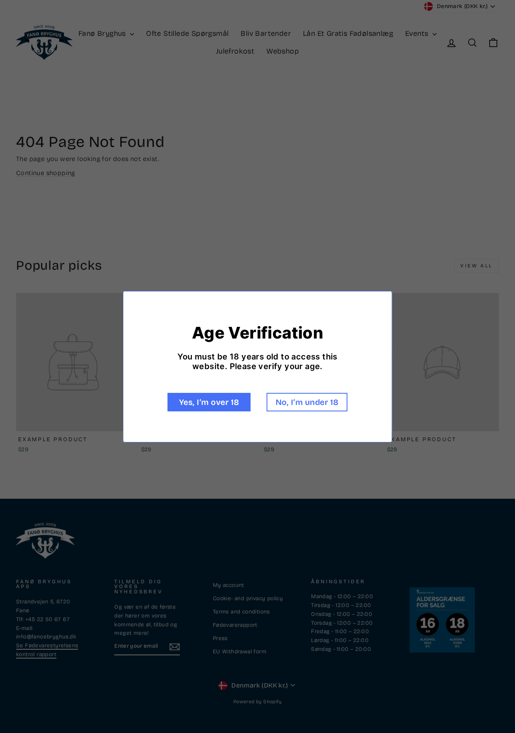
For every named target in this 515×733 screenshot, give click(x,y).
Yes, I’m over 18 (209, 402)
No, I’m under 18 (307, 402)
